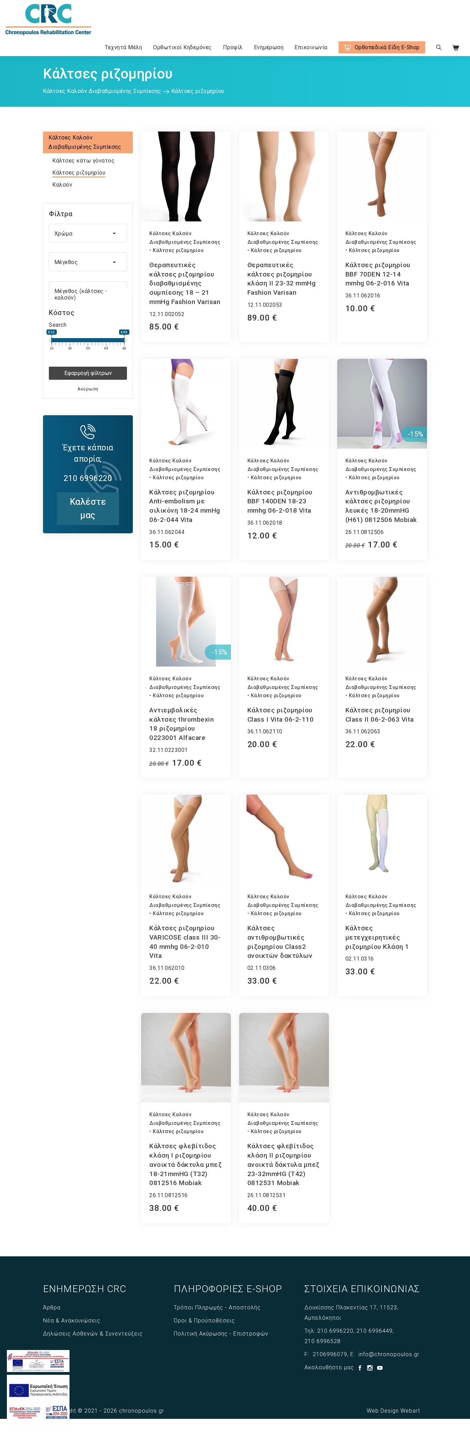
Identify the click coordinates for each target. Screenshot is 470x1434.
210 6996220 (335, 1331)
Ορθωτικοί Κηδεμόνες (182, 47)
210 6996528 (323, 1341)
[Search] (438, 47)
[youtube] (380, 1368)
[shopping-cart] (459, 47)
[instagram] (371, 1368)
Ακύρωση (87, 388)
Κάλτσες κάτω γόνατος (83, 160)
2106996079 (330, 1354)
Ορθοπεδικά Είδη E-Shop (387, 47)
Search (57, 325)
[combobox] (88, 233)
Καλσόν (62, 184)
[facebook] (361, 1368)
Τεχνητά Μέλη (123, 47)
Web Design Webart (393, 1410)
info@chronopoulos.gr (389, 1354)
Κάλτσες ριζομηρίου (78, 172)
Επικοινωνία (311, 47)
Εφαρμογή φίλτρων (88, 373)
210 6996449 (374, 1331)
